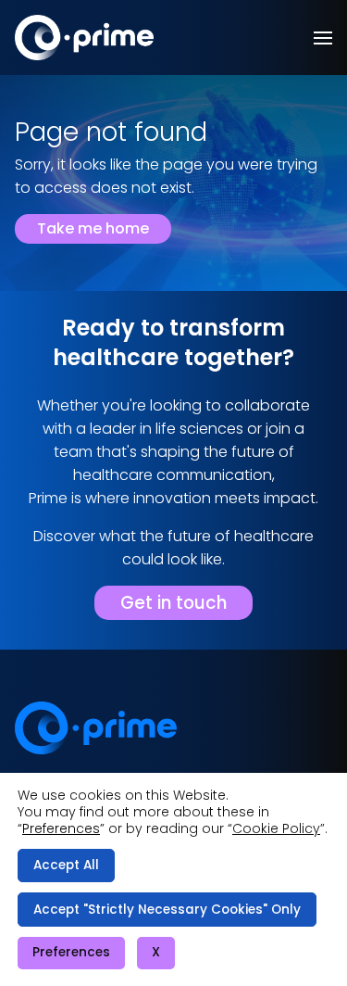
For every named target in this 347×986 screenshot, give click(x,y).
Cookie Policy (276, 828)
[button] (322, 38)
